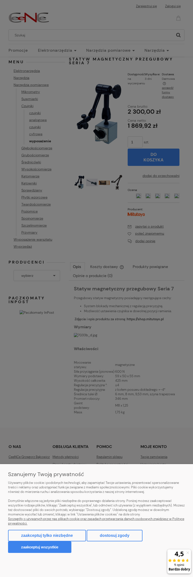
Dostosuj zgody (114, 535)
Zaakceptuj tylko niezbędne (47, 535)
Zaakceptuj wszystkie (39, 547)
